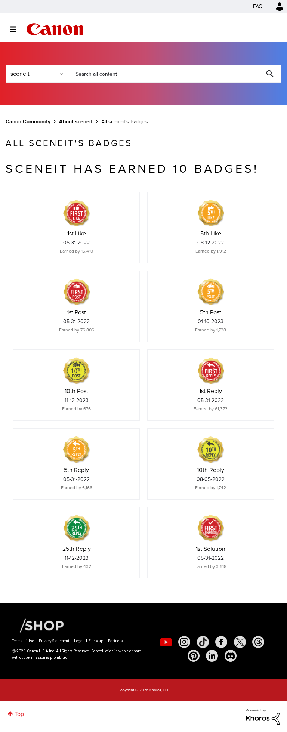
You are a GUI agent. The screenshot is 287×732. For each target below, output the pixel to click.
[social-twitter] (240, 642)
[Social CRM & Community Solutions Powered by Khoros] (263, 716)
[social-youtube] (166, 642)
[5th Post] (210, 291)
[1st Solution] (210, 528)
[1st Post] (76, 291)
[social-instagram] (184, 642)
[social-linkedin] (212, 656)
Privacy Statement (54, 641)
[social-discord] (231, 656)
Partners (115, 641)
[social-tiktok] (203, 642)
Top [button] (19, 714)
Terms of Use (23, 641)
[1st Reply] (210, 370)
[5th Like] (210, 213)
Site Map (96, 641)
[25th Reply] (76, 528)
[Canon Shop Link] (38, 625)
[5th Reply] (76, 449)
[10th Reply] (210, 449)
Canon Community (55, 29)
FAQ (258, 6)
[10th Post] (76, 370)
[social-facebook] (221, 642)
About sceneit (76, 122)
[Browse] (17, 29)
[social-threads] (258, 642)
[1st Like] (76, 213)
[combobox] (174, 74)
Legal (79, 641)
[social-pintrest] (194, 656)
